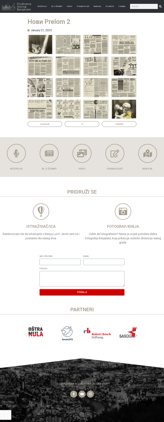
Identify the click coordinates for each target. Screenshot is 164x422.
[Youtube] (82, 394)
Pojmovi (110, 6)
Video (69, 6)
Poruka (43, 269)
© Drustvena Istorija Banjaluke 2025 (82, 383)
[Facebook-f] (73, 394)
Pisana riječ (83, 6)
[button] (45, 124)
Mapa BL (97, 6)
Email (86, 256)
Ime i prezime (46, 256)
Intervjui (42, 6)
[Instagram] (90, 394)
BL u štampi (57, 6)
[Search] (160, 6)
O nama (122, 6)
